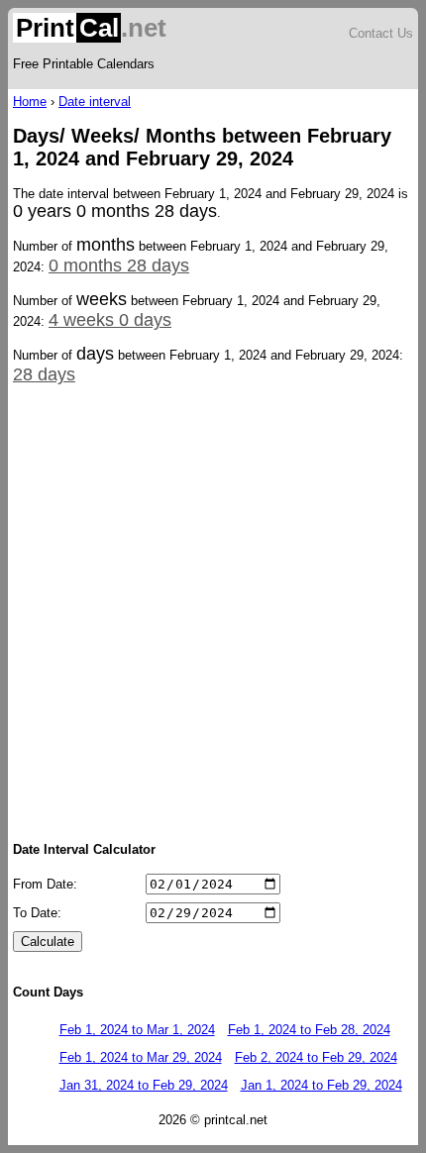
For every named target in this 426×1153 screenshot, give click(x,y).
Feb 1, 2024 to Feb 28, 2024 (309, 1029)
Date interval (94, 101)
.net (91, 28)
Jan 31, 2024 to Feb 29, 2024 (143, 1085)
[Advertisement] (213, 611)
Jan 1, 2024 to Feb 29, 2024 (321, 1085)
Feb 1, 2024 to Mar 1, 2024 (137, 1029)
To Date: (37, 912)
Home (30, 101)
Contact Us (381, 33)
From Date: (45, 884)
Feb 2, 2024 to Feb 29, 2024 (316, 1057)
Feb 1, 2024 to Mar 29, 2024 (140, 1057)
